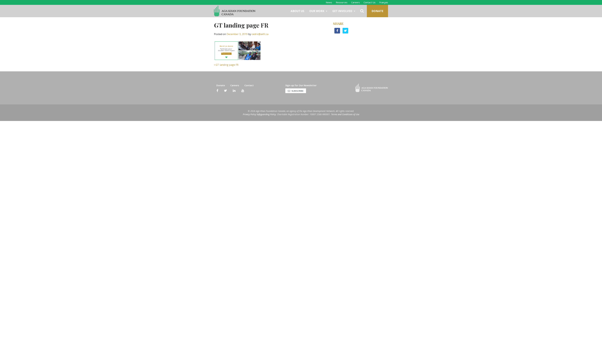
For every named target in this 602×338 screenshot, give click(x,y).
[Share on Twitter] (345, 32)
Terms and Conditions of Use (345, 114)
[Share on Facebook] (337, 32)
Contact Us (369, 2)
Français (383, 2)
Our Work (317, 11)
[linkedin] (234, 90)
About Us (297, 11)
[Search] (362, 11)
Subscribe (297, 90)
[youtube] (242, 90)
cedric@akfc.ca (260, 34)
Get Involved (342, 11)
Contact (249, 85)
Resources (341, 2)
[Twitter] (226, 90)
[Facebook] (217, 90)
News (329, 2)
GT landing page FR (226, 65)
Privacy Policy (249, 114)
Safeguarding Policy (266, 114)
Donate (377, 11)
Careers (355, 2)
